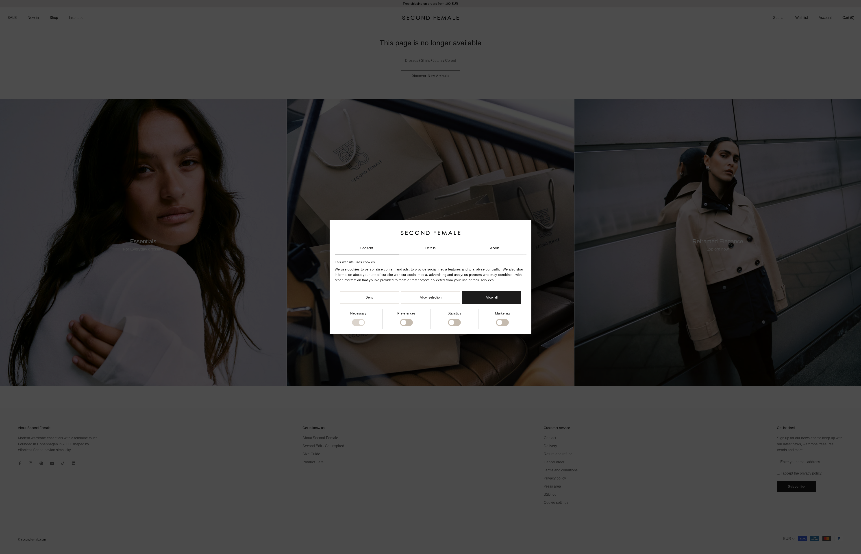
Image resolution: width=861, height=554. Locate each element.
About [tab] (494, 248)
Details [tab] (430, 248)
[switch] (406, 322)
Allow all (492, 297)
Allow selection (430, 297)
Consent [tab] (366, 248)
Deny (369, 297)
